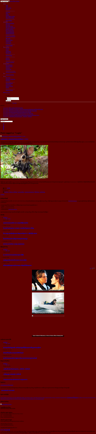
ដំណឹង (4, 3)
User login (7, 92)
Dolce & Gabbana (6, 398)
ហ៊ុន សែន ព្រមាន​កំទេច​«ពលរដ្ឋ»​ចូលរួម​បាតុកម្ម (13, 244)
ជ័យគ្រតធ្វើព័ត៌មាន (9, 83)
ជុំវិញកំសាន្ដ (37, 192)
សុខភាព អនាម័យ (9, 40)
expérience (58, 397)
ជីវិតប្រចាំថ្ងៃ (8, 38)
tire (34, 398)
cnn (36, 398)
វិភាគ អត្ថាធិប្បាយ (9, 65)
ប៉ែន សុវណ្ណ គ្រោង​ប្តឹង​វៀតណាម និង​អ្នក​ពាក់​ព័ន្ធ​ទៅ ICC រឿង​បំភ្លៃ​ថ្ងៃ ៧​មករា (20, 233)
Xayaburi (24, 398)
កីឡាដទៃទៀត (8, 52)
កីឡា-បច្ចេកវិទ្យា (6, 47)
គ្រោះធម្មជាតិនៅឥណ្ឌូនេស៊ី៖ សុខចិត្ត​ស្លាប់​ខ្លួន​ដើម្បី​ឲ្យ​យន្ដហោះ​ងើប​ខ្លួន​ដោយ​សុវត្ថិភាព (22, 347)
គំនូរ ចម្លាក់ (8, 24)
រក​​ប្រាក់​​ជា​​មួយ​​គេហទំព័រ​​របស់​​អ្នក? (7, 385)
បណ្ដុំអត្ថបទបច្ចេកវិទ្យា (10, 62)
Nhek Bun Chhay (21, 397)
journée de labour (48, 397)
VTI (8, 397)
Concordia (14, 397)
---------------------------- (10, 10)
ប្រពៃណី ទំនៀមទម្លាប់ (10, 33)
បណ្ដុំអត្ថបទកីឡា (9, 55)
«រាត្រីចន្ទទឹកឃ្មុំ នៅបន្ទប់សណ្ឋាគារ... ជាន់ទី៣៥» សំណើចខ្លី (16, 369)
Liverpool (70, 397)
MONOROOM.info (72, 201)
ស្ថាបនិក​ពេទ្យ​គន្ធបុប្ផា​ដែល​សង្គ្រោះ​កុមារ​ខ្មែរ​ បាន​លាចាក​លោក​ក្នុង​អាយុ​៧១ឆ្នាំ (20, 358)
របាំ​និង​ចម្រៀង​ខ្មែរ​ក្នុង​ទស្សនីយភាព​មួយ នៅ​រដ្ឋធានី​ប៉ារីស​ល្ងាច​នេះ (17, 265)
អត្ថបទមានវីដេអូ (21, 192)
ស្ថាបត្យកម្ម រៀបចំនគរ (10, 23)
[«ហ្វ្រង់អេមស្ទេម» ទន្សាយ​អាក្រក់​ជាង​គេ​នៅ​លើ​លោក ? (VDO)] (13, 136)
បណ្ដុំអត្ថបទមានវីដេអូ (10, 74)
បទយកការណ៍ (8, 69)
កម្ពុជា (7, 5)
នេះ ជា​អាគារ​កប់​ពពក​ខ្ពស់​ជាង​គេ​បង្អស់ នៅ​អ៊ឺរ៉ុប (13, 254)
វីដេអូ (4, 73)
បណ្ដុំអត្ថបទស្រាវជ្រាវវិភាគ (11, 72)
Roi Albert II (80, 397)
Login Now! (8, 100)
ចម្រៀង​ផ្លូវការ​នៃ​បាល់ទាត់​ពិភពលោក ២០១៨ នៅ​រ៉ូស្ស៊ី (14, 260)
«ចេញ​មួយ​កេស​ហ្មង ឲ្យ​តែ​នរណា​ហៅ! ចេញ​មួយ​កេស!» (15, 379)
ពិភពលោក (8, 9)
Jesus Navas (85, 397)
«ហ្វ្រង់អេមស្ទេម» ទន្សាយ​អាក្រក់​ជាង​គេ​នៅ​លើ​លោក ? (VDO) (14, 139)
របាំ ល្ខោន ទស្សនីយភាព (10, 27)
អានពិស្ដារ (2, 194)
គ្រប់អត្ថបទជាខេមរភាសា (29, 192)
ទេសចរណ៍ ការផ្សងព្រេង (10, 79)
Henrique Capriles (40, 398)
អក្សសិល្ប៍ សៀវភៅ (9, 29)
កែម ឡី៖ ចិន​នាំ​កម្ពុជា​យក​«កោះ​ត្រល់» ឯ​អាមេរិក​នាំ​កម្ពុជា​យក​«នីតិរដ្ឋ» (18, 228)
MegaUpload (38, 397)
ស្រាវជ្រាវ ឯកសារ (9, 66)
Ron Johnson (90, 397)
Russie (75, 397)
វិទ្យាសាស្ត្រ (8, 59)
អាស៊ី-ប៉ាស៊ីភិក (8, 8)
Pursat (65, 397)
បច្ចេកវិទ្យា (8, 58)
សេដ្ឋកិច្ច (7, 15)
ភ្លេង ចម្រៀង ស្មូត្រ (9, 26)
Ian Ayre (2, 397)
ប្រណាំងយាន (8, 51)
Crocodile (28, 398)
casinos (10, 397)
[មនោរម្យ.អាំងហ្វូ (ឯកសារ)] (13, 1)
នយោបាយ (8, 12)
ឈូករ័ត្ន (8, 188)
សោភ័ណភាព (8, 41)
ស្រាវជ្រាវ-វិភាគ (6, 63)
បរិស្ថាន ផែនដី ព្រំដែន (10, 18)
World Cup (12, 398)
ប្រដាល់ (7, 50)
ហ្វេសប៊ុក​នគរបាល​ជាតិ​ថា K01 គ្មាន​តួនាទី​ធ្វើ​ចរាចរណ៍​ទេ (15, 223)
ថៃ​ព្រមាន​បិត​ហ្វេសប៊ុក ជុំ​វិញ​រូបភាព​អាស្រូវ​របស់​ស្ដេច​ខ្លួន (15, 238)
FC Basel (43, 397)
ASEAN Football (18, 398)
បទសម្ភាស (8, 68)
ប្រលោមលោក (8, 84)
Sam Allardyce (27, 397)
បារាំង (7, 6)
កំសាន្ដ (4, 76)
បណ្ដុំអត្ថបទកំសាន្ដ (9, 90)
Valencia (54, 397)
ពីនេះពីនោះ (8, 80)
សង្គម (7, 13)
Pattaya (5, 397)
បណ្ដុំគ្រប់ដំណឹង (9, 20)
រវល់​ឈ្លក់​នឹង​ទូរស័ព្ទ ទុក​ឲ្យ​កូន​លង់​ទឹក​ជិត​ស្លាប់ (13, 352)
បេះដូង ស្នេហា (8, 43)
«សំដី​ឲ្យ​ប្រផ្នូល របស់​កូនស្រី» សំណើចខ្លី (12, 374)
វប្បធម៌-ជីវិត (5, 22)
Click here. (14, 103)
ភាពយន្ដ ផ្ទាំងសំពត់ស (10, 32)
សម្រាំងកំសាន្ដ (42, 192)
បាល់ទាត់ (7, 48)
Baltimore (32, 398)
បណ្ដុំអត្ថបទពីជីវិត (9, 45)
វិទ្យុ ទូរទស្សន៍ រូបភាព (10, 30)
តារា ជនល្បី (8, 77)
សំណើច (7, 87)
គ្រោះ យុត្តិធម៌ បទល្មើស (10, 16)
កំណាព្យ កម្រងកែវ (9, 86)
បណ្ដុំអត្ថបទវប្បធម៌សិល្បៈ (11, 36)
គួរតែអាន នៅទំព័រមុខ (13, 192)
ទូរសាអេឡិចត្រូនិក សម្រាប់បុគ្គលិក (7, 390)
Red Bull (62, 397)
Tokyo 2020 (33, 397)
